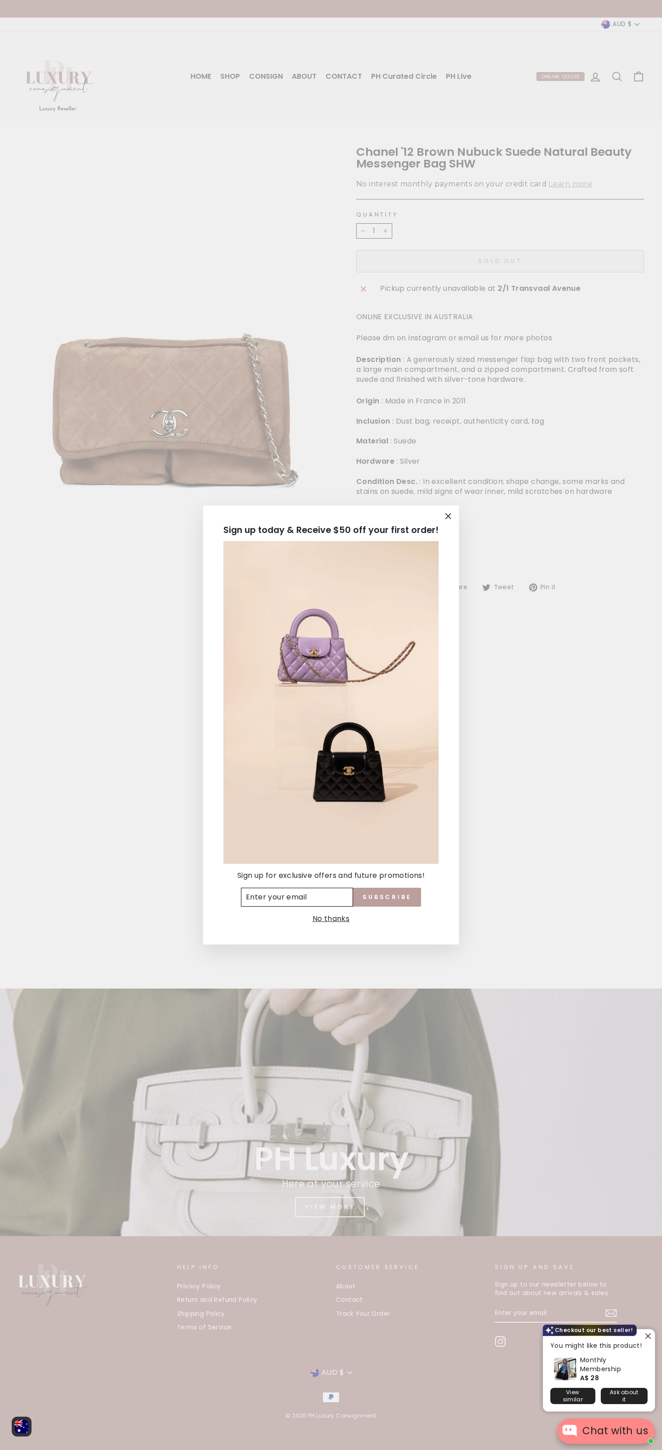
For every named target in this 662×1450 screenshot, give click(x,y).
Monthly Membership (600, 1364)
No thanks (331, 918)
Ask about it (624, 1395)
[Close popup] (647, 1337)
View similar (573, 1395)
